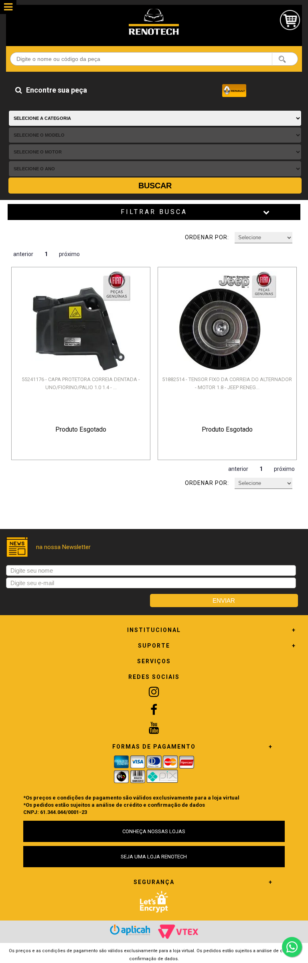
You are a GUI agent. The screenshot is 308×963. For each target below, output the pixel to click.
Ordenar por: (207, 237)
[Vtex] (178, 932)
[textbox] (154, 59)
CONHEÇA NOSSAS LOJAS (153, 831)
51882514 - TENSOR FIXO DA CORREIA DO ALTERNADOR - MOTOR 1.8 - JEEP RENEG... (227, 383)
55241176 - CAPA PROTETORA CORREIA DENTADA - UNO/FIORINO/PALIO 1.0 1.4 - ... (81, 383)
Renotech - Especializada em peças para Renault (154, 22)
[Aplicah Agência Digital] (130, 930)
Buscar (155, 185)
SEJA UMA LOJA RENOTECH (154, 857)
